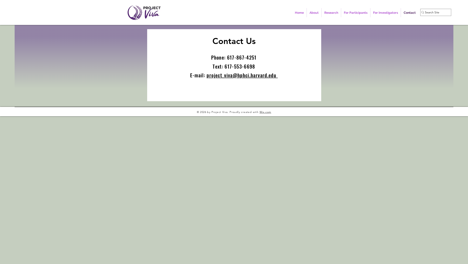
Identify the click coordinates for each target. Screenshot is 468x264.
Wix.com (265, 112)
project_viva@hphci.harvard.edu (242, 75)
